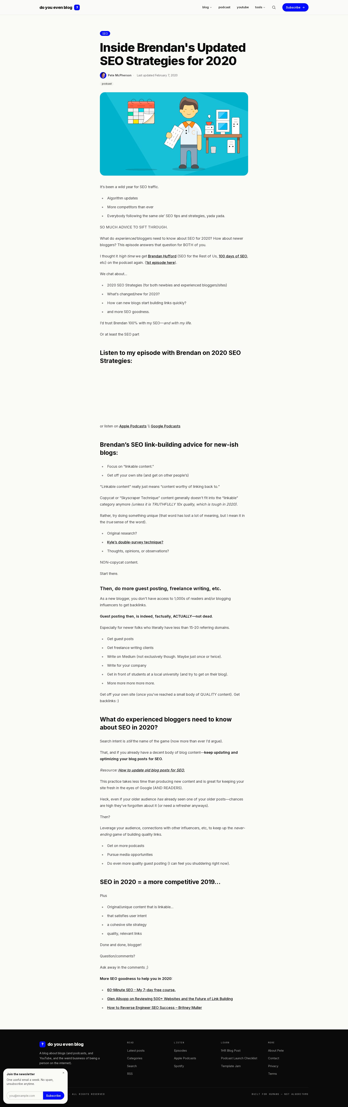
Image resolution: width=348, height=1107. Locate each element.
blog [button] (205, 7)
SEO (105, 33)
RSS (130, 1074)
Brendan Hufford (162, 256)
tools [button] (258, 7)
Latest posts (136, 1050)
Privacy (273, 1066)
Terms (272, 1074)
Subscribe (293, 7)
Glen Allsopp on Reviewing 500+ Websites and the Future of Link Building (170, 999)
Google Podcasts (165, 426)
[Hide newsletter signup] (63, 1072)
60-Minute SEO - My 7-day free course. (141, 990)
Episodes (180, 1050)
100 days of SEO (233, 256)
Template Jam (231, 1066)
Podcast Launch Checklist (239, 1058)
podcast (224, 7)
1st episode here (160, 262)
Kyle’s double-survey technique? (135, 542)
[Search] (274, 7)
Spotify (179, 1066)
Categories (134, 1058)
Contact (273, 1058)
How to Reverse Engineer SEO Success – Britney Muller (154, 1007)
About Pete (276, 1050)
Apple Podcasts (133, 426)
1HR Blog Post (230, 1050)
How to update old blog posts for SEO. (151, 770)
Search (132, 1066)
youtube (243, 7)
